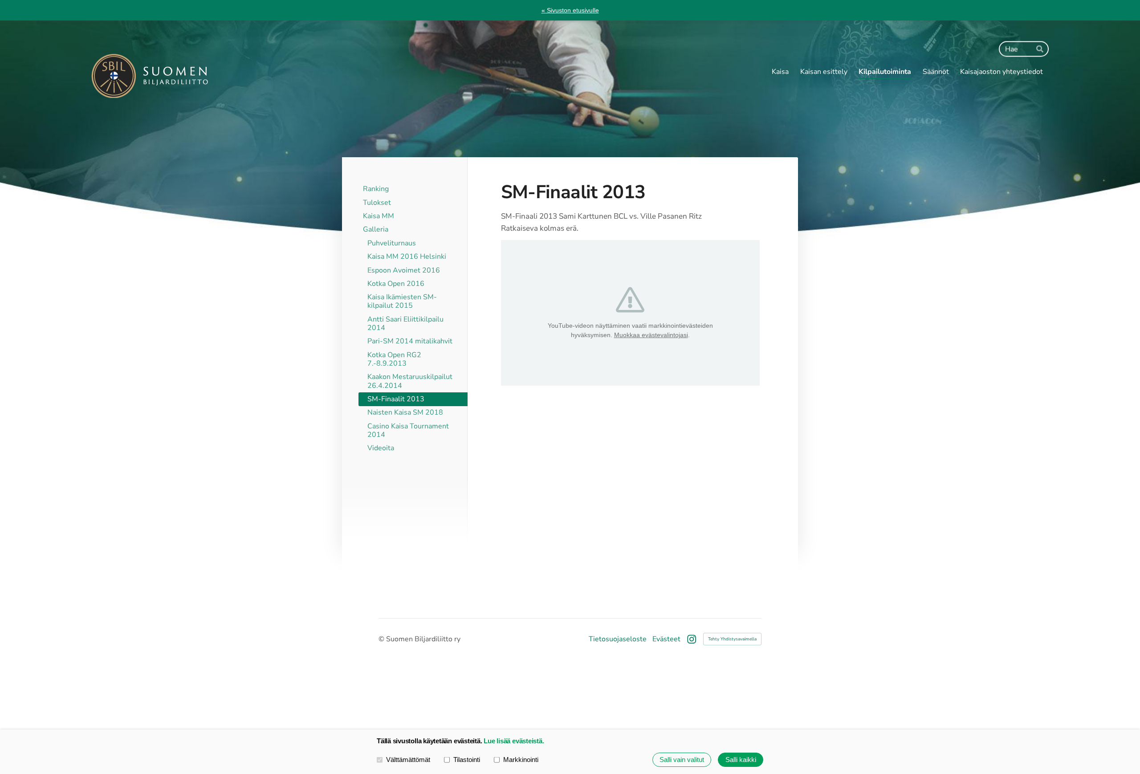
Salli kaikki (740, 759)
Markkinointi (520, 759)
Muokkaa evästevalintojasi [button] (651, 334)
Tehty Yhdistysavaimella (732, 639)
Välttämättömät (408, 759)
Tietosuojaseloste (618, 639)
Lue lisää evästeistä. (514, 741)
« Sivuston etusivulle (570, 10)
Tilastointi (466, 759)
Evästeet (666, 639)
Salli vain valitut (682, 759)
